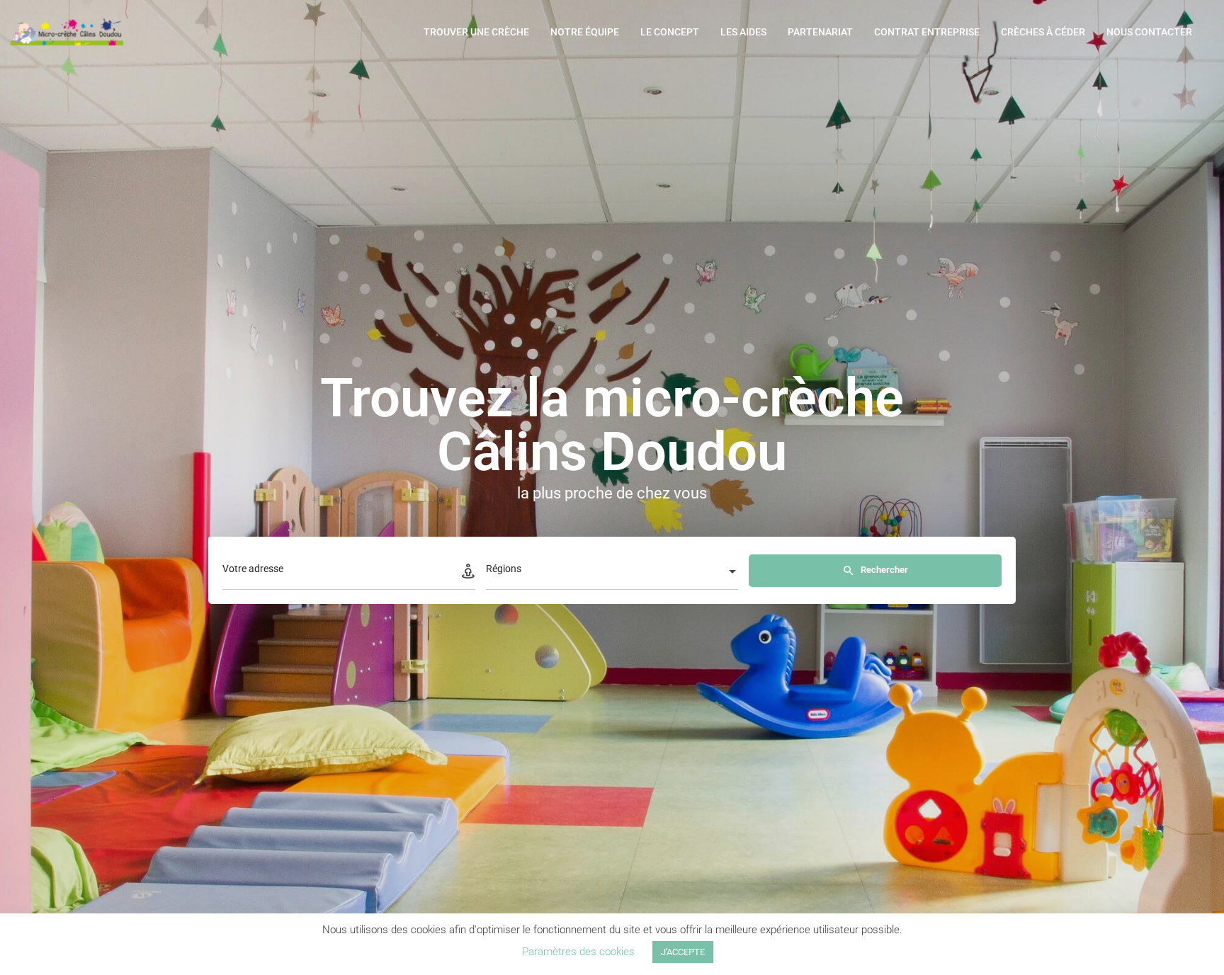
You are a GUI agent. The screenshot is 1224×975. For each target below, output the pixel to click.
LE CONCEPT (669, 32)
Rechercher (883, 569)
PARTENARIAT (820, 32)
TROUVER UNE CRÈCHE (476, 32)
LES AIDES (743, 32)
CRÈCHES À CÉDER (1043, 32)
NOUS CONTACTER (1149, 32)
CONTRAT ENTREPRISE (927, 32)
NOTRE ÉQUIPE (584, 32)
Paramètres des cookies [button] (578, 951)
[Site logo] (69, 30)
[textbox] (612, 573)
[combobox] (612, 573)
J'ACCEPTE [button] (683, 952)
